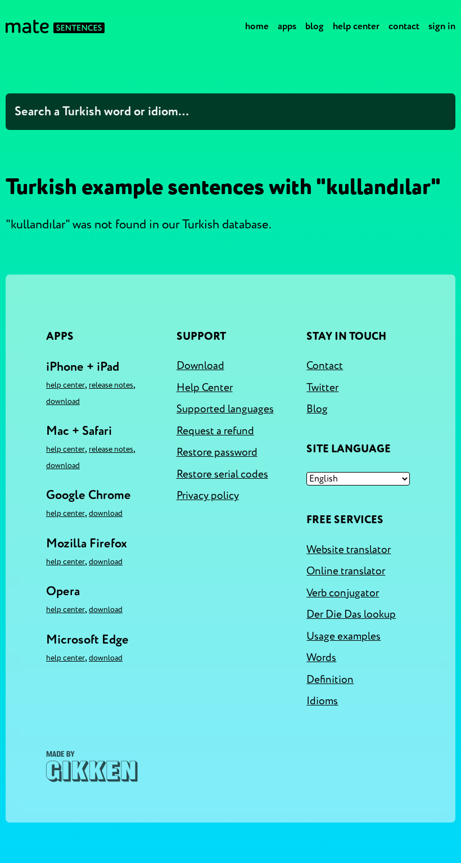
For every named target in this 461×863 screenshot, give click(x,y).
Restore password (217, 452)
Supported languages (225, 409)
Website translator (348, 549)
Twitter (322, 387)
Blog (314, 26)
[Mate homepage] (55, 26)
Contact (403, 26)
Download (63, 401)
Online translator (345, 571)
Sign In (441, 26)
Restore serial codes (222, 474)
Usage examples (343, 636)
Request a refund (215, 431)
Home (257, 26)
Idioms (322, 701)
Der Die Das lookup (351, 614)
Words (321, 657)
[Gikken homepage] (92, 766)
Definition (330, 679)
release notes (111, 385)
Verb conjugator (342, 593)
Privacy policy (208, 495)
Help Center (356, 26)
